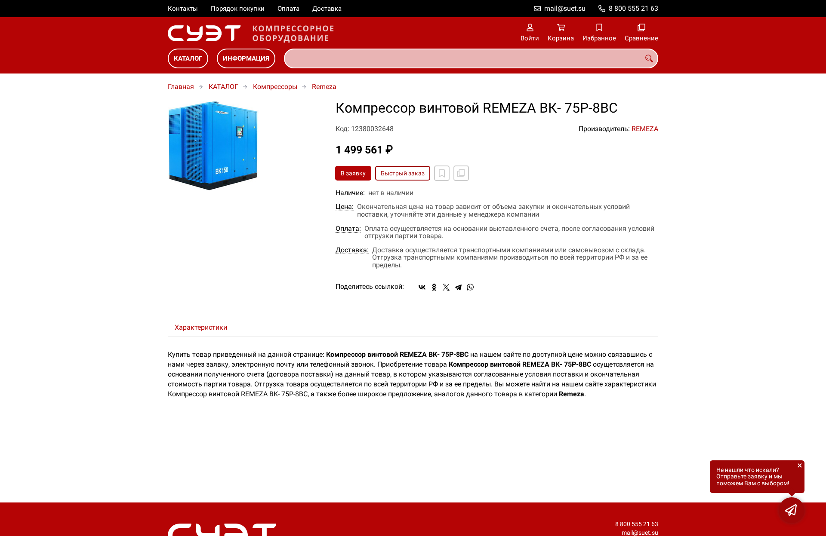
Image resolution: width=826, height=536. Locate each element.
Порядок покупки (238, 8)
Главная (181, 87)
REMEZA (645, 129)
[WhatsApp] (470, 287)
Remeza (324, 87)
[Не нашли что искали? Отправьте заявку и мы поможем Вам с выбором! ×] (791, 510)
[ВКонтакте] (422, 287)
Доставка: (352, 250)
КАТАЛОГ (188, 58)
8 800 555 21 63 (633, 8)
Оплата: (348, 229)
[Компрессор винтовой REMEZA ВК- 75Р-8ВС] (245, 145)
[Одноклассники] (434, 287)
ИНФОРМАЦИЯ (246, 58)
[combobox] (471, 58)
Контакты (183, 8)
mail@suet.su (565, 8)
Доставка (327, 8)
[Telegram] (458, 287)
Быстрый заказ (403, 173)
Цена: (345, 207)
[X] (446, 287)
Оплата (288, 8)
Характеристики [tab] (201, 327)
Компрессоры (275, 87)
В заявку (353, 173)
